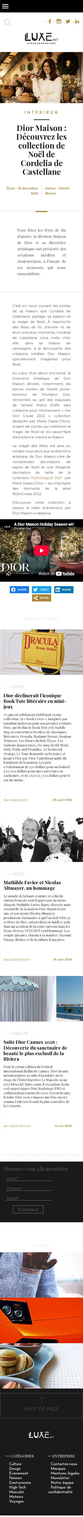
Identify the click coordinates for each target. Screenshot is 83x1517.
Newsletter (60, 1478)
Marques (58, 1469)
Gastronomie (20, 1483)
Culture (15, 1464)
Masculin (16, 1492)
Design (15, 1469)
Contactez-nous (64, 1464)
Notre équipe (62, 1483)
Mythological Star (46, 478)
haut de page (41, 1409)
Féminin (15, 1478)
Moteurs (16, 1497)
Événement (18, 1473)
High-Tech (17, 1487)
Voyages (16, 1501)
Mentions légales (65, 1473)
